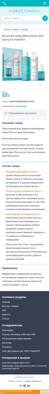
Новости (6, 314)
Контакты (7, 347)
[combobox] (21, 18)
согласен (44, 392)
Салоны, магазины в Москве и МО (19, 334)
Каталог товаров (10, 306)
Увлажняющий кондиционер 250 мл (23, 191)
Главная (6, 302)
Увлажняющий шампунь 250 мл (21, 171)
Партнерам (7, 330)
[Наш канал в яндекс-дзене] (24, 385)
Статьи (5, 318)
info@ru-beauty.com (33, 381)
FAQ (4, 310)
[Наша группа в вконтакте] (20, 385)
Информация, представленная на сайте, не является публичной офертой (24, 367)
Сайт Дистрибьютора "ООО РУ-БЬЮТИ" (21, 351)
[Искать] (45, 18)
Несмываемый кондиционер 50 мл (23, 214)
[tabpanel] (24, 140)
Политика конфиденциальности (16, 363)
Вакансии (6, 343)
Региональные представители (16, 338)
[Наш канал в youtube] (28, 385)
